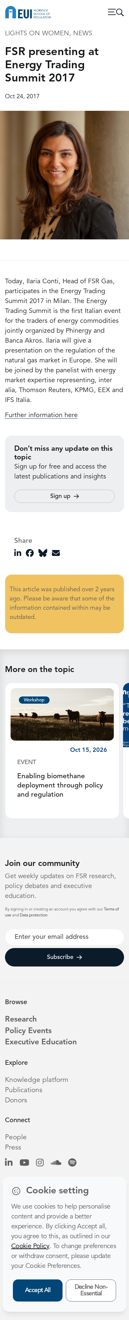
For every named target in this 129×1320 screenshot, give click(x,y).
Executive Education (41, 1042)
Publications (23, 1090)
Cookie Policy (30, 1246)
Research (21, 1020)
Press (13, 1147)
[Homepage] (28, 12)
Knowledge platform (36, 1080)
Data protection (34, 915)
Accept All (38, 1290)
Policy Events (28, 1031)
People (16, 1137)
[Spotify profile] (72, 1163)
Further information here (41, 415)
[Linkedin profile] (9, 1163)
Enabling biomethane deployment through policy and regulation (60, 785)
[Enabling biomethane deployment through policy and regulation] (62, 714)
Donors (16, 1100)
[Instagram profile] (40, 1163)
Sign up (60, 496)
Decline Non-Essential (91, 1290)
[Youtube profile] (24, 1163)
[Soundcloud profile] (56, 1163)
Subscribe (60, 957)
